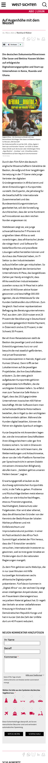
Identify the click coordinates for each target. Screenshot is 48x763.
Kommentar (10, 657)
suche (44, 4)
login (41, 11)
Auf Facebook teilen (23, 39)
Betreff (8, 648)
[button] (13, 44)
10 (41, 713)
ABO (31, 11)
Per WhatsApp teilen (28, 39)
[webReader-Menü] (4, 44)
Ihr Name (9, 639)
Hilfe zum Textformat (34, 675)
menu (3, 4)
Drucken (43, 39)
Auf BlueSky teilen (33, 39)
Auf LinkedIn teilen (38, 39)
